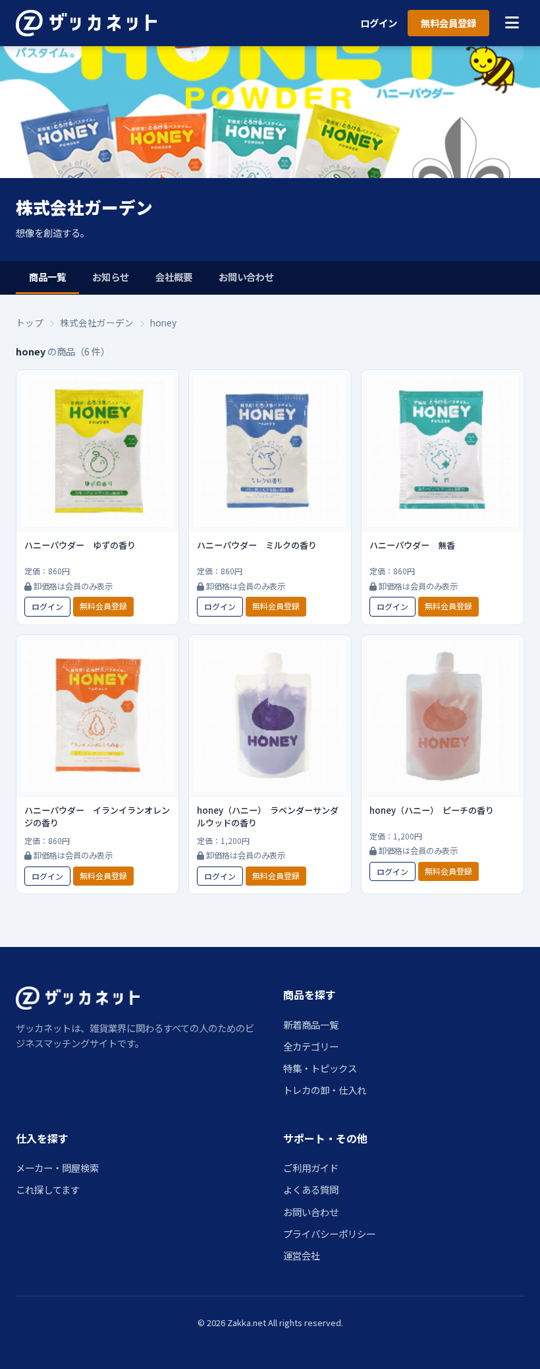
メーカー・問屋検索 (57, 1167)
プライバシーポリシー (329, 1233)
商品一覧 (47, 277)
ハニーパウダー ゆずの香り (80, 545)
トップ (29, 322)
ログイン (378, 23)
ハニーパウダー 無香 (412, 545)
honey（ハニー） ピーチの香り (431, 810)
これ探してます (48, 1189)
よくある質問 (310, 1189)
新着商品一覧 (310, 1024)
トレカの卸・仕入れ (324, 1090)
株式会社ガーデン (97, 322)
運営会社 (301, 1255)
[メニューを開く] (512, 23)
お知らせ (110, 277)
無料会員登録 (448, 23)
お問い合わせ (246, 277)
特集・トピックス (320, 1068)
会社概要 (173, 277)
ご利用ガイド (310, 1167)
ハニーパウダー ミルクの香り (257, 545)
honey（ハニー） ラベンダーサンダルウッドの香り (267, 816)
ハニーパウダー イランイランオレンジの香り (97, 816)
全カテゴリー (310, 1046)
